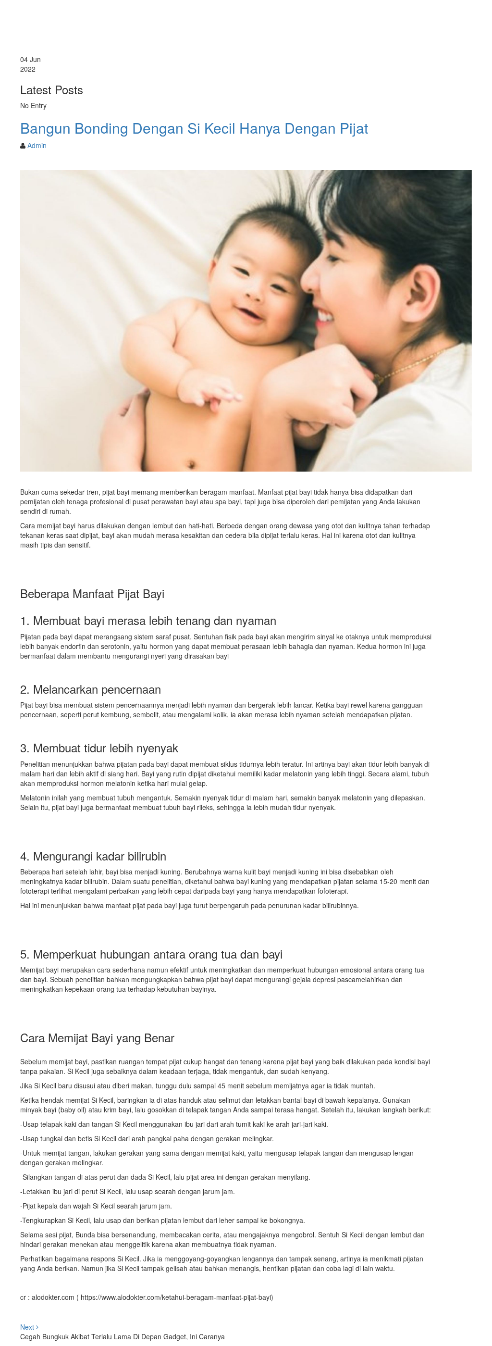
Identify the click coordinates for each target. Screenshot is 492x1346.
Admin (37, 145)
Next (28, 1327)
